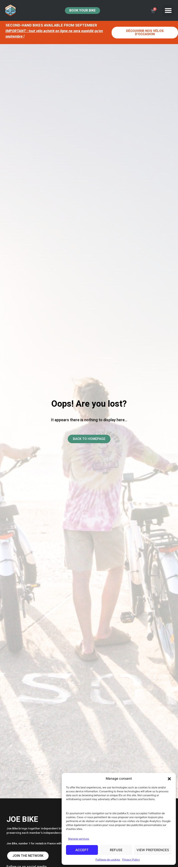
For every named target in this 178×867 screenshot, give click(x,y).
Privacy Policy (131, 859)
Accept (82, 850)
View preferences (153, 850)
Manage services (78, 838)
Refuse (116, 850)
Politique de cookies (108, 859)
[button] (169, 779)
